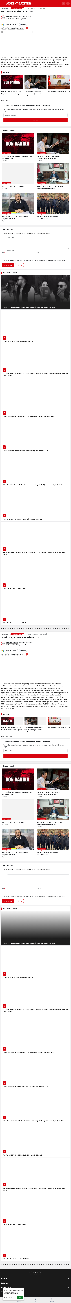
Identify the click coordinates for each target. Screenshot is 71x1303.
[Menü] (3, 3)
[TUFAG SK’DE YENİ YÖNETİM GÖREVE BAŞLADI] (35, 326)
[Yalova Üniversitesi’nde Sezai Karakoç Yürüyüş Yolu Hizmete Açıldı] (35, 436)
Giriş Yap (19, 265)
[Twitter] (35, 1279)
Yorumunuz (11, 237)
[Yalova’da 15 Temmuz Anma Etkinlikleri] (35, 608)
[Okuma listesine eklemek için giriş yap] (27, 28)
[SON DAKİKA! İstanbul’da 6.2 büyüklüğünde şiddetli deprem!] (12, 86)
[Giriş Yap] (68, 3)
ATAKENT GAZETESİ (18, 3)
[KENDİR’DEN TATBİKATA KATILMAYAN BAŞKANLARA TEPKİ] (18, 207)
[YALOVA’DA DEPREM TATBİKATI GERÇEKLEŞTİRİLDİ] (53, 207)
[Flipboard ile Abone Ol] (23, 24)
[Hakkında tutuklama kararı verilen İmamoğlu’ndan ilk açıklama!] (35, 86)
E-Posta (39, 253)
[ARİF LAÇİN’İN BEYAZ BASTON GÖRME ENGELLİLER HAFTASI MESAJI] (53, 177)
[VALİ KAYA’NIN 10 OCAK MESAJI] (59, 86)
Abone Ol (35, 120)
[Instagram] (41, 1279)
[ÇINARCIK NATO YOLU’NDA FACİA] (35, 574)
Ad (3, 253)
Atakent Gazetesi (12, 16)
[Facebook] (30, 1279)
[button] (63, 3)
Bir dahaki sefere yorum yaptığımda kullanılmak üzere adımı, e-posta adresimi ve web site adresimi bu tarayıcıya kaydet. (34, 260)
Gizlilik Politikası (8, 1297)
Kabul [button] (20, 1297)
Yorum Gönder (8, 265)
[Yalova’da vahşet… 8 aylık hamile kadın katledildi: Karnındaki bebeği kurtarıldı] (35, 292)
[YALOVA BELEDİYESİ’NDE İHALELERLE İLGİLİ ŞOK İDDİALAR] (35, 504)
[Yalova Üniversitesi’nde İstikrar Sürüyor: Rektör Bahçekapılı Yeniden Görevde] (35, 398)
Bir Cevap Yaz (8, 229)
